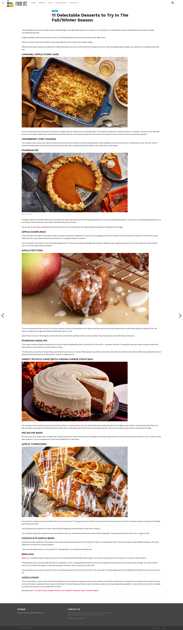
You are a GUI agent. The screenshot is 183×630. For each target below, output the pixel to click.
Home (33, 2)
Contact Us (73, 2)
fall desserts (66, 590)
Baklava (25, 558)
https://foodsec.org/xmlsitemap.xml (30, 613)
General (42, 2)
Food (50, 2)
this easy (36, 227)
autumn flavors (40, 590)
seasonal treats (79, 590)
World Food (60, 2)
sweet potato (74, 425)
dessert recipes (54, 590)
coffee (130, 533)
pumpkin (47, 344)
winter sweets (93, 590)
